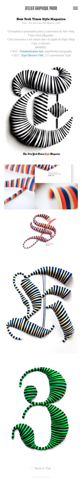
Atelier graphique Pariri (41, 8)
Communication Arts (31, 51)
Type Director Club (32, 55)
